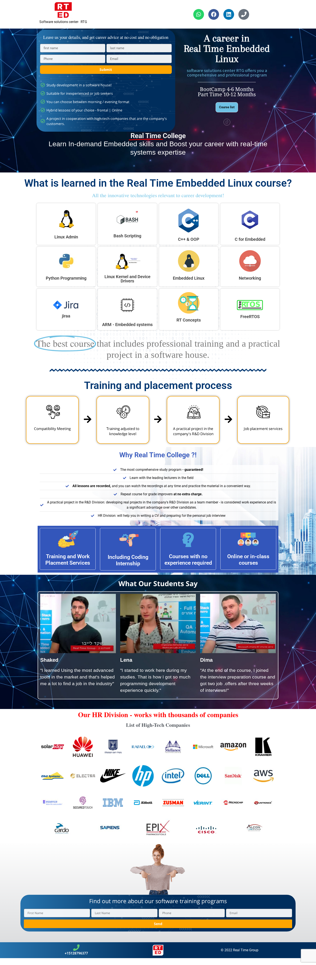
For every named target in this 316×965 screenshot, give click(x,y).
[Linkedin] (228, 14)
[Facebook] (213, 14)
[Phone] (243, 14)
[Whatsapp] (198, 14)
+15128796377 (76, 953)
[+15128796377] (76, 947)
